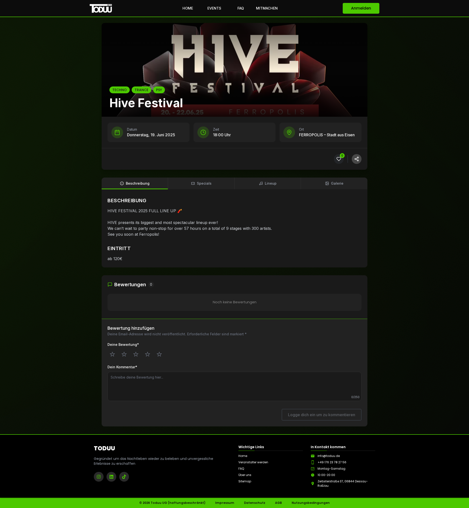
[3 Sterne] (136, 354)
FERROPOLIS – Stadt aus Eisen (327, 134)
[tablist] (234, 183)
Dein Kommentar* (122, 367)
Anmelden (361, 8)
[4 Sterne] (147, 354)
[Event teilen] (357, 159)
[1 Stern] (112, 354)
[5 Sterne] (159, 354)
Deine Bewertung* (123, 344)
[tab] (135, 183)
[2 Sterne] (124, 354)
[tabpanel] (234, 229)
